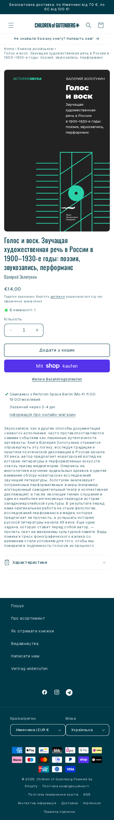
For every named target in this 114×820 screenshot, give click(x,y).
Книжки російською (35, 49)
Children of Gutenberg (55, 779)
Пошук (17, 606)
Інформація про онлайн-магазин (43, 414)
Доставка (69, 803)
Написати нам (25, 656)
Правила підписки (59, 811)
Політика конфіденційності (65, 786)
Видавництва (25, 643)
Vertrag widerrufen (29, 668)
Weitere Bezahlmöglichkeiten (57, 379)
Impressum (92, 803)
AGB (86, 794)
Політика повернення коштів (53, 794)
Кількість (13, 319)
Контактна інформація (37, 803)
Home (9, 49)
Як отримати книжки (32, 631)
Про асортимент (28, 618)
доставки (58, 296)
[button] (11, 25)
